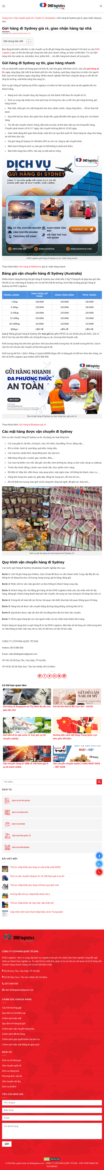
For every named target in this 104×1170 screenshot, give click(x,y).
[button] (3, 6)
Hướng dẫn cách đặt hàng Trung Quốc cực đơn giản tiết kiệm (75, 737)
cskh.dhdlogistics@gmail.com (19, 990)
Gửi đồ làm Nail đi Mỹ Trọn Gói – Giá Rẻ (73, 706)
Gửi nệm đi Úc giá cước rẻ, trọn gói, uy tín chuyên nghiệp (24, 737)
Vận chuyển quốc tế (23, 18)
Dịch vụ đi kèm (18, 824)
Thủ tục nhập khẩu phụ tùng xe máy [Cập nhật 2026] (35, 867)
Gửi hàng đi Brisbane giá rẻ (32, 424)
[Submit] (99, 781)
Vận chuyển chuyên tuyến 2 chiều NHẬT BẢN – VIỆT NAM (76, 765)
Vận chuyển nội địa (20, 847)
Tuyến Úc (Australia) (45, 18)
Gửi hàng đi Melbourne (30, 267)
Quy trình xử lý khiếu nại (13, 1013)
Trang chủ (7, 18)
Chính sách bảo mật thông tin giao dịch (20, 1044)
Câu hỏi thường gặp (12, 1008)
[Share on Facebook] (44, 676)
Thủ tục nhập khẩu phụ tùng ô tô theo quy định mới (34, 885)
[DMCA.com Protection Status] (52, 1159)
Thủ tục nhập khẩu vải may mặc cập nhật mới (32, 903)
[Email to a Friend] (54, 676)
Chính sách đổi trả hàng (13, 1034)
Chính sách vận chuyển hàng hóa (18, 1029)
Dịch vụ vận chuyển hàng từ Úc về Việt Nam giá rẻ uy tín (37, 876)
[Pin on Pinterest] (59, 676)
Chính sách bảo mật (11, 1018)
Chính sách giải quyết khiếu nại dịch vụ (21, 1039)
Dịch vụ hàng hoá (20, 812)
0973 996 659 (11, 984)
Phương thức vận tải (12, 1076)
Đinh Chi (26, 33)
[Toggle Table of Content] (27, 41)
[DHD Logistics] (52, 6)
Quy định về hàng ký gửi (13, 1023)
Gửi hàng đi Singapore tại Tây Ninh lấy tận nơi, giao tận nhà (27, 708)
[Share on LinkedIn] (64, 676)
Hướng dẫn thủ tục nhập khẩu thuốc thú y (30, 894)
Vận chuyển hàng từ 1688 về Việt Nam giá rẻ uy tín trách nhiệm (25, 765)
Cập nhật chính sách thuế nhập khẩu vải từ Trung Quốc (36, 912)
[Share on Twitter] (49, 676)
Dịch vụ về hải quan (21, 801)
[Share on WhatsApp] (40, 676)
